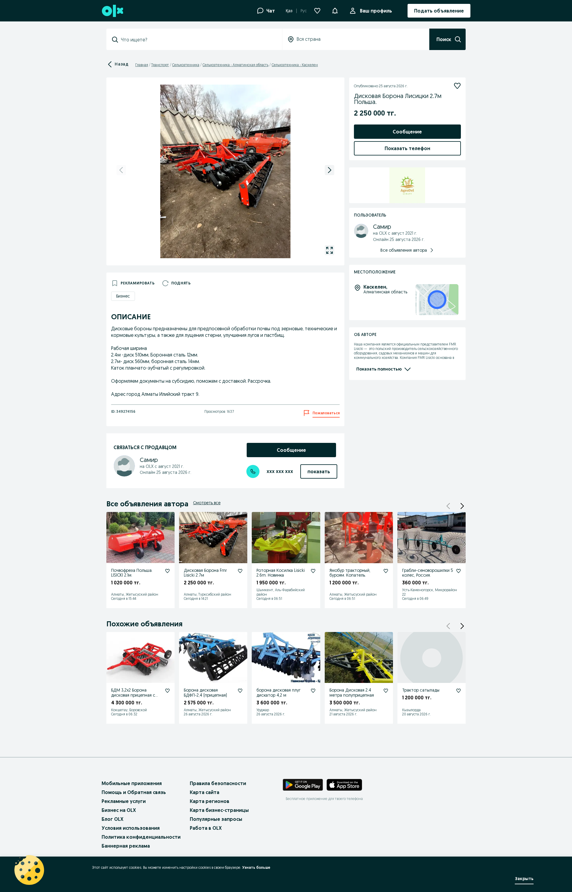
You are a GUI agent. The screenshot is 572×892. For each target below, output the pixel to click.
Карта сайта (204, 792)
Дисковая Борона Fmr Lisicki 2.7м (205, 573)
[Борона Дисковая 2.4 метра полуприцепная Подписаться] (385, 690)
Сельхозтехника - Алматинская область (235, 65)
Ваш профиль (376, 11)
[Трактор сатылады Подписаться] (458, 690)
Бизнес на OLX (119, 810)
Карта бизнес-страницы (219, 810)
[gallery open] (329, 250)
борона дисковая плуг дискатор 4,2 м (279, 692)
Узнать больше (256, 867)
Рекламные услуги (124, 801)
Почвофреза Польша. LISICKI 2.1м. (132, 573)
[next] (329, 170)
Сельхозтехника (185, 65)
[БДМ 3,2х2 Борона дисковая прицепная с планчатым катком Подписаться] (167, 690)
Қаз (289, 10)
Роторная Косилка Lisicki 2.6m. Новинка (281, 573)
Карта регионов (209, 801)
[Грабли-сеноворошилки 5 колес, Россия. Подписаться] (458, 571)
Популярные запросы (216, 819)
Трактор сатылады (420, 690)
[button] (334, 10)
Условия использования (131, 828)
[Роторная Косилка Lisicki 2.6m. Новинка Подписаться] (313, 571)
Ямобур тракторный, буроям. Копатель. (349, 573)
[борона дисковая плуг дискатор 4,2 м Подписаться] (313, 690)
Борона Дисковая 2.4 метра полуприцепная (351, 692)
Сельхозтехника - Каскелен (295, 65)
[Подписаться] (457, 85)
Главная (141, 65)
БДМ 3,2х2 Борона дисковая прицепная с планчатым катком (133, 695)
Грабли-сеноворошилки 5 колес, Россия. (427, 573)
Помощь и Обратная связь (134, 792)
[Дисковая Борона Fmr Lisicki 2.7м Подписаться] (240, 571)
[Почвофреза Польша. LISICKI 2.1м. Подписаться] (167, 571)
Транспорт (160, 65)
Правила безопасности (218, 783)
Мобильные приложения (132, 783)
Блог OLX (112, 819)
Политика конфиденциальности (141, 837)
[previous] (121, 170)
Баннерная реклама (126, 846)
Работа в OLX (206, 828)
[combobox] (198, 39)
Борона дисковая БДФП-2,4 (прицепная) (205, 692)
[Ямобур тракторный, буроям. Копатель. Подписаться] (385, 571)
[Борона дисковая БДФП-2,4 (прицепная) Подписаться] (240, 690)
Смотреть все (206, 502)
